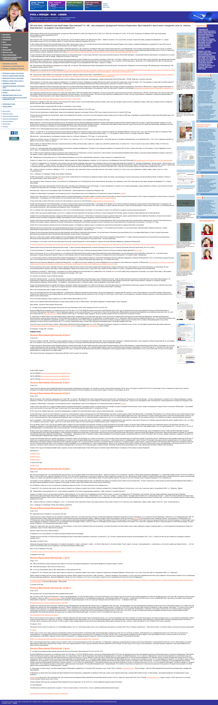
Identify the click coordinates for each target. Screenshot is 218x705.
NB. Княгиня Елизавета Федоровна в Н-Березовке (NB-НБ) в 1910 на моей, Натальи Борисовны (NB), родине (102, 52)
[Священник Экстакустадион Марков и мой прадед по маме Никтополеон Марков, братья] (186, 130)
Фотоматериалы (207, 221)
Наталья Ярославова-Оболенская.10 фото (50, 335)
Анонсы (199, 197)
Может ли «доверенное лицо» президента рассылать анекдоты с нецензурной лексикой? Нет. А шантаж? (64, 639)
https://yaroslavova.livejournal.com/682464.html (54, 376)
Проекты (200, 26)
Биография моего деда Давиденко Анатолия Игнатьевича (153, 160)
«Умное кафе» (7, 106)
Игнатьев (138, 250)
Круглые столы (7, 52)
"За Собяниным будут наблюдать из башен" (44, 615)
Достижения (6, 37)
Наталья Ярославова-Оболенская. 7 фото (50, 558)
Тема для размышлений (10, 116)
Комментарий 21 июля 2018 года (103, 201)
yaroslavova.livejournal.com (38, 326)
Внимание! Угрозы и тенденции (13, 78)
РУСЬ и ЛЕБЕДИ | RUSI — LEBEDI (48, 15)
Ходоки (198, 176)
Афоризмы (33, 677)
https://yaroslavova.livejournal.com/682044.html (55, 373)
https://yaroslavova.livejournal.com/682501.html (55, 379)
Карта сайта (6, 111)
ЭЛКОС (15, 703)
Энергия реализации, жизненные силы (203, 125)
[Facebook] (12, 132)
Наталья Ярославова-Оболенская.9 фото (49, 508)
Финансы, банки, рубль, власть (13, 81)
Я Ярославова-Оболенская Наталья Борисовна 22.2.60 (14, 98)
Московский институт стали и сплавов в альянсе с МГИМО (49, 603)
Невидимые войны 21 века (11, 90)
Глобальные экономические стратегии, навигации (12, 58)
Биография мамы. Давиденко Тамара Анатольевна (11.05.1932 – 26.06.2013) (55, 99)
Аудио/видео (6, 44)
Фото (4, 42)
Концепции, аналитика (9, 63)
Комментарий (34, 465)
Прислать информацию (10, 119)
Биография (6, 34)
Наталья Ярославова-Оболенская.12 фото (50, 393)
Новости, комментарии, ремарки (13, 76)
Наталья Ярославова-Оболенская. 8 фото (50, 382)
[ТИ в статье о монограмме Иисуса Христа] (186, 179)
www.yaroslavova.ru (54, 598)
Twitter (72, 326)
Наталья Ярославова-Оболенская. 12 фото (50, 588)
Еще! (199, 121)
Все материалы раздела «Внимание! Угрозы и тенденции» (49, 693)
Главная (105, 3)
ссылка (59, 178)
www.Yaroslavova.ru (50, 313)
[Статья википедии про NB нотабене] (186, 155)
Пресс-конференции (9, 55)
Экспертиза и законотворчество (13, 66)
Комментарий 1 (88, 198)
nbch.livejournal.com (54, 326)
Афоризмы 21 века (8, 104)
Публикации (6, 39)
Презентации (6, 50)
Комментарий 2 (99, 198)
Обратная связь (7, 114)
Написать (105, 5)
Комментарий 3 (110, 198)
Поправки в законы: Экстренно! (13, 73)
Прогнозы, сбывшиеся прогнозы (13, 68)
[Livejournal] (16, 132)
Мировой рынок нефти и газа (12, 95)
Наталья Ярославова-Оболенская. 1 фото (50, 648)
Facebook (66, 326)
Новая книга (6, 124)
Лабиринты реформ (203, 75)
